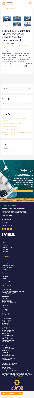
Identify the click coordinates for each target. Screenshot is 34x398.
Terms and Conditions (7, 150)
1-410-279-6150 (5, 305)
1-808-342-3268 (5, 324)
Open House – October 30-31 (11, 129)
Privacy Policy (5, 148)
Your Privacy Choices (14, 393)
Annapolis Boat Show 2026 (10, 126)
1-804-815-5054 (5, 360)
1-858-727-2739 (5, 341)
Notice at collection (8, 396)
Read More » (6, 70)
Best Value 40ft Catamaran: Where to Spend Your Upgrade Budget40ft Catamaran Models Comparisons (16, 37)
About (4, 242)
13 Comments (6, 46)
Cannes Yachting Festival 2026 (11, 123)
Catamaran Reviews (18, 46)
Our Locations (6, 286)
